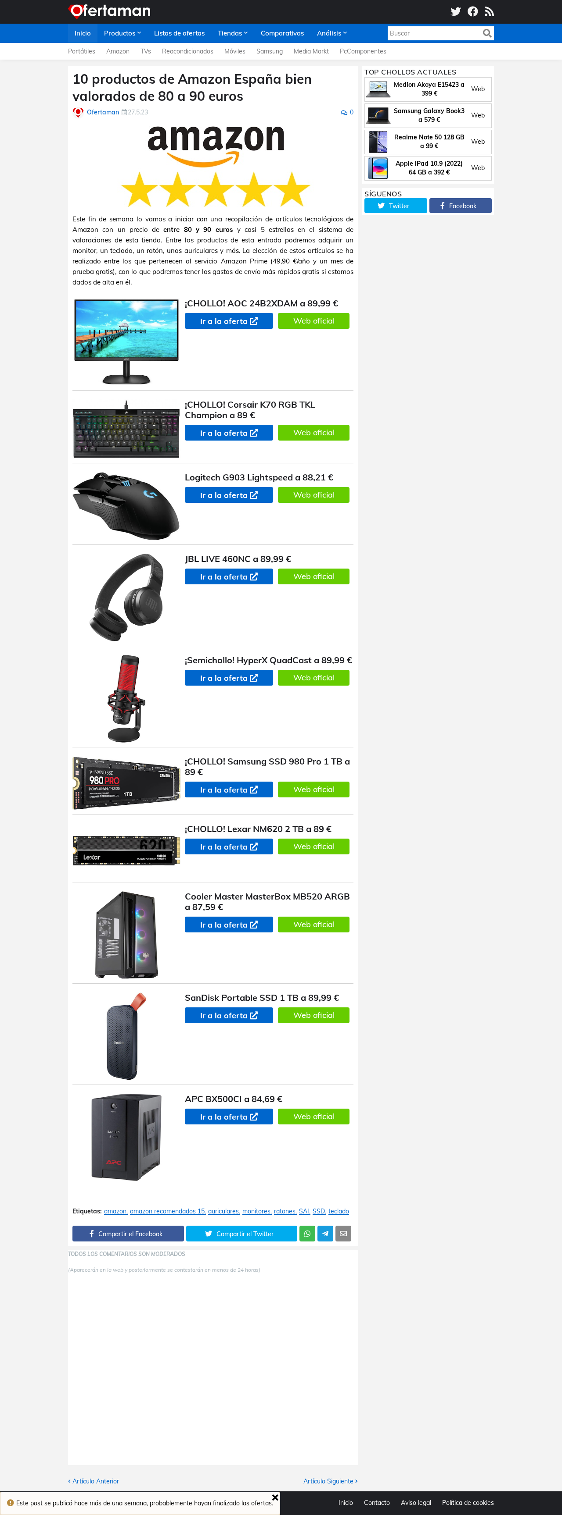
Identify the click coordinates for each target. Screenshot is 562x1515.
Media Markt (311, 51)
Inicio (346, 1503)
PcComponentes (363, 51)
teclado (338, 1211)
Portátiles (81, 51)
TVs (145, 51)
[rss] (489, 11)
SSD (319, 1211)
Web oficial (314, 321)
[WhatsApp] (307, 1233)
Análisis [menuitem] (329, 33)
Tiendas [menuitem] (230, 33)
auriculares (223, 1211)
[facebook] (473, 11)
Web (478, 89)
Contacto (377, 1503)
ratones (284, 1211)
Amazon (118, 51)
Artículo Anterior (95, 1481)
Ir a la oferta (224, 321)
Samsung (269, 51)
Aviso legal (416, 1503)
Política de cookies (468, 1503)
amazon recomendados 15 (167, 1211)
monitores (256, 1211)
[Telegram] (325, 1233)
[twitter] (455, 11)
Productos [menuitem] (119, 33)
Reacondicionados (187, 51)
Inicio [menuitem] (83, 33)
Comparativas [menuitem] (282, 33)
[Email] (343, 1233)
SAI (304, 1211)
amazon (115, 1211)
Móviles (234, 51)
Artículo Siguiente (328, 1481)
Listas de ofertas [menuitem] (179, 33)
